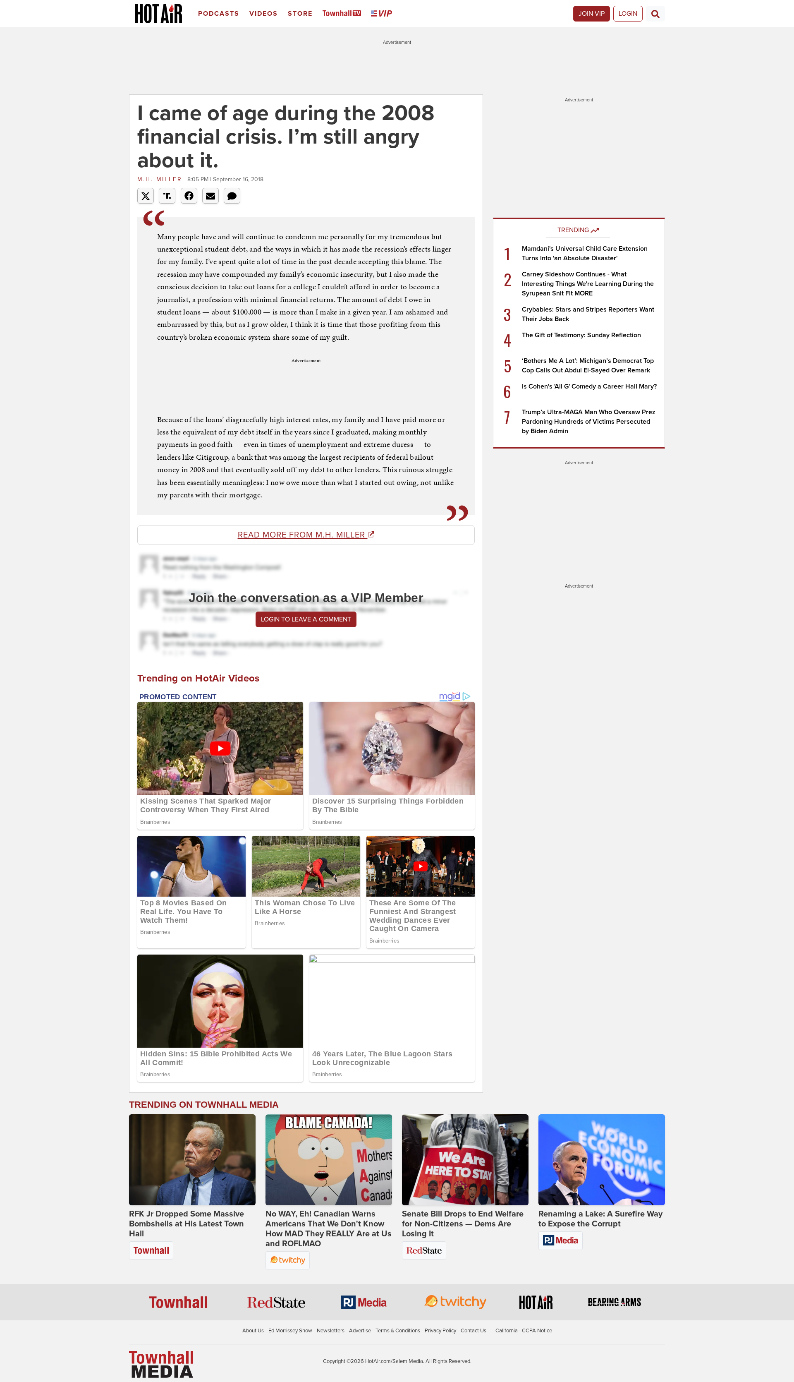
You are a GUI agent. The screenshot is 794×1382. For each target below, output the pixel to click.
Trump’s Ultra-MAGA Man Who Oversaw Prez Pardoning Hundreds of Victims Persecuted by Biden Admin (588, 421)
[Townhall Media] (161, 1363)
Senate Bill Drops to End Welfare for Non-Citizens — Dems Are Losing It (463, 1224)
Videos (263, 14)
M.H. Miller (161, 179)
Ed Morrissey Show (290, 1330)
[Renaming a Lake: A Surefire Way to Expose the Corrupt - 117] (601, 1159)
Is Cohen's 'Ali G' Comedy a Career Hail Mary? (589, 386)
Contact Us (473, 1330)
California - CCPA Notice (523, 1330)
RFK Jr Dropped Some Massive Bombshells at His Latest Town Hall (186, 1224)
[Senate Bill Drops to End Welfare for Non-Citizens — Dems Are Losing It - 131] (465, 1159)
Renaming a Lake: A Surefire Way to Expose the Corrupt (600, 1219)
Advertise (360, 1330)
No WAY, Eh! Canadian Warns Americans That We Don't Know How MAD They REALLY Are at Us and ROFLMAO (328, 1229)
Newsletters (330, 1330)
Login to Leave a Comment (306, 619)
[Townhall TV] (343, 14)
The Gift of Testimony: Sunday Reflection (581, 335)
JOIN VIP (592, 14)
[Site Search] (655, 14)
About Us (253, 1330)
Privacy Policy (440, 1330)
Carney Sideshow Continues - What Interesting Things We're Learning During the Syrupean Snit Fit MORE (588, 284)
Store (300, 14)
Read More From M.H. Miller (303, 535)
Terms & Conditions (397, 1330)
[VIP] (383, 14)
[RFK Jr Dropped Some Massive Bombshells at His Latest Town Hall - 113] (192, 1159)
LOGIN (628, 14)
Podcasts (218, 14)
